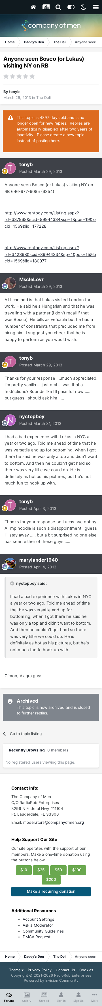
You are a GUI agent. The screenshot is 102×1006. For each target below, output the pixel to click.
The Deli (43, 97)
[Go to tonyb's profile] (10, 168)
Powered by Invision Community (51, 980)
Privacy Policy (40, 970)
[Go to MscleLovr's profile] (10, 283)
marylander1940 (38, 560)
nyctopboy (31, 416)
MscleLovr (31, 279)
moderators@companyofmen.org (53, 822)
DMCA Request (36, 937)
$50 (58, 870)
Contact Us (65, 970)
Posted (40, 171)
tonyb (14, 91)
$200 (51, 879)
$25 (40, 870)
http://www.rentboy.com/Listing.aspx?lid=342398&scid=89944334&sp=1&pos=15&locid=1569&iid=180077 (50, 254)
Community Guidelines (43, 931)
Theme (15, 970)
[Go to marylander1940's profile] (10, 563)
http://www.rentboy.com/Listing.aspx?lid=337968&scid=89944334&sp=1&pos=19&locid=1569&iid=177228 (50, 219)
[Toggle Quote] (12, 583)
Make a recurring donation (51, 891)
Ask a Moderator (38, 925)
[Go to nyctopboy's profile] (10, 420)
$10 (23, 870)
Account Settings (38, 919)
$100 (77, 870)
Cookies (86, 970)
